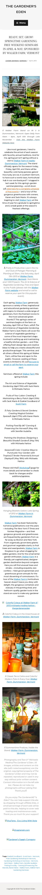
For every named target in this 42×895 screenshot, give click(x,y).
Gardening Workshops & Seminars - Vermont (21, 861)
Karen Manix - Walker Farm (19, 868)
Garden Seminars (12, 61)
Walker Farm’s (20, 579)
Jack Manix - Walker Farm (13, 863)
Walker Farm (25, 200)
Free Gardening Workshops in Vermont (21, 858)
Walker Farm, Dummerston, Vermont (21, 617)
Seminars (23, 61)
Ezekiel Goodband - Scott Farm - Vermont (23, 856)
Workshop (24, 468)
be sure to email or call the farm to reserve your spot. (21, 365)
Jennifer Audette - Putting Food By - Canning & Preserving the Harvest (20, 865)
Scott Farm (21, 404)
